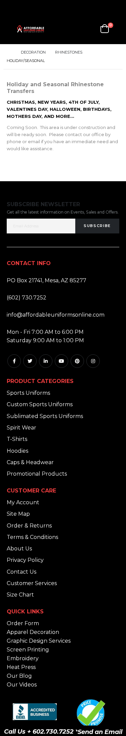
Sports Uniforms (28, 393)
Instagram (93, 361)
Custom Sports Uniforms (40, 404)
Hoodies (17, 451)
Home (9, 52)
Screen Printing (28, 649)
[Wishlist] (89, 28)
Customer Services (32, 583)
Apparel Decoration (33, 632)
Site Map (18, 514)
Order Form (23, 623)
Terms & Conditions (32, 537)
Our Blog (19, 676)
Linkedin (45, 361)
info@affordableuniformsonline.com (55, 315)
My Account (23, 502)
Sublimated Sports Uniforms (45, 416)
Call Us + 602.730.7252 (39, 731)
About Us (19, 548)
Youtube (61, 361)
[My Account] (73, 28)
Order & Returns (29, 525)
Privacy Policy (25, 560)
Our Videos (22, 684)
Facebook (14, 361)
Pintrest (77, 361)
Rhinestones (68, 52)
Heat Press (21, 667)
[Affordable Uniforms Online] (30, 28)
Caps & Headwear (30, 462)
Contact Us (21, 572)
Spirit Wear (21, 427)
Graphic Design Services (39, 641)
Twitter (30, 361)
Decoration (33, 52)
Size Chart (20, 594)
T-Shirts (17, 439)
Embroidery (23, 658)
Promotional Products (37, 474)
